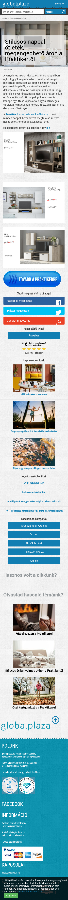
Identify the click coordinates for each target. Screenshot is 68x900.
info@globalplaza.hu (11, 872)
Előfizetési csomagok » (12, 826)
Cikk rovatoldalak (34, 552)
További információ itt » (29, 891)
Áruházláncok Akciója (18, 18)
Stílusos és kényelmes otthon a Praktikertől (34, 670)
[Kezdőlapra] (15, 6)
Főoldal (5, 18)
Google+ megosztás (18, 320)
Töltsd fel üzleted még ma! (16, 765)
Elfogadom (11, 895)
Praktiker (34, 335)
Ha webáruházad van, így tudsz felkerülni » (21, 772)
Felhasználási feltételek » (13, 835)
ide (48, 127)
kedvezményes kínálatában (27, 114)
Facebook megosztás (19, 300)
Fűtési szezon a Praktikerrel (34, 634)
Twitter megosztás (18, 310)
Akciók (34, 560)
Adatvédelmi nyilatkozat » (13, 832)
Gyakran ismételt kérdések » (14, 823)
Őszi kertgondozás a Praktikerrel (34, 707)
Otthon (34, 534)
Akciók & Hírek (34, 543)
